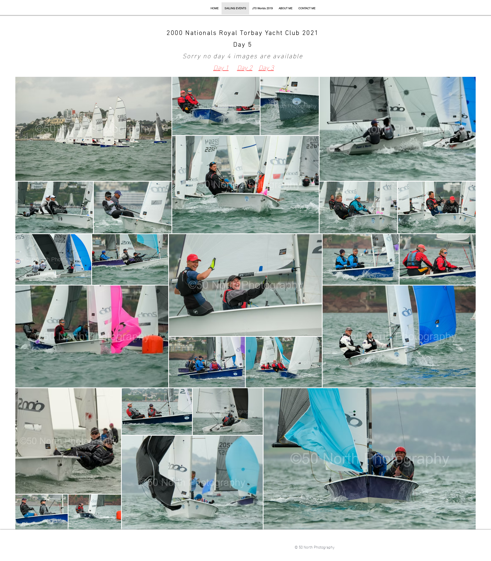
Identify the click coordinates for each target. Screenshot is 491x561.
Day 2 (244, 67)
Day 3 (266, 67)
